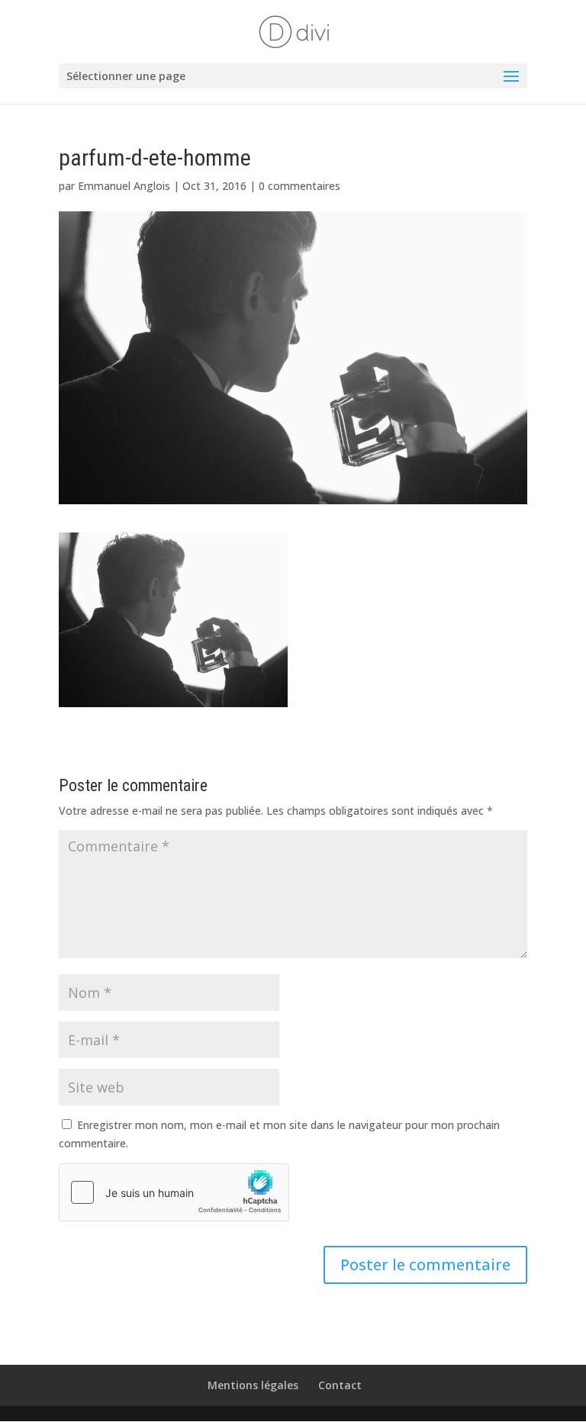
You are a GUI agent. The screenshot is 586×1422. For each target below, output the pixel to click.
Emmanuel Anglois (124, 186)
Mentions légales (253, 1385)
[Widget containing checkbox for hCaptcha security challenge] (174, 1192)
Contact (340, 1385)
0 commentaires (299, 186)
